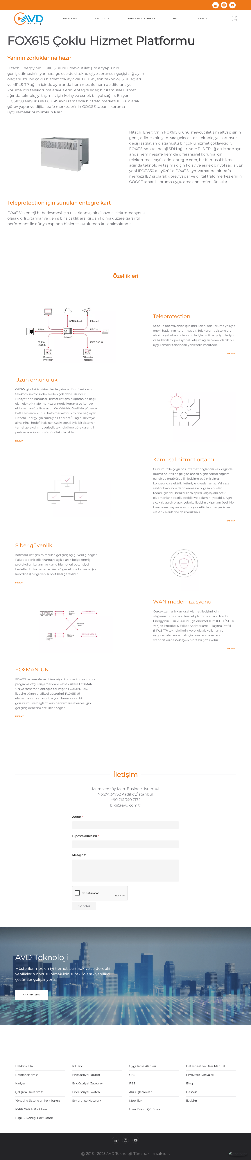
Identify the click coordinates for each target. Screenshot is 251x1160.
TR (235, 20)
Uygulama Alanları (142, 1066)
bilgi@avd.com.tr (125, 805)
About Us (70, 18)
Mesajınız (79, 855)
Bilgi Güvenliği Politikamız (34, 1118)
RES (132, 1083)
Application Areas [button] (141, 18)
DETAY (231, 353)
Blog (177, 18)
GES (132, 1075)
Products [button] (102, 18)
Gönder (84, 906)
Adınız (77, 817)
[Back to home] (29, 18)
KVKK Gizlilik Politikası (31, 1109)
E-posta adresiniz (85, 836)
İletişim (125, 774)
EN (235, 16)
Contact (204, 18)
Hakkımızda (31, 994)
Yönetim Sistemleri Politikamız (37, 1100)
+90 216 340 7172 (125, 800)
